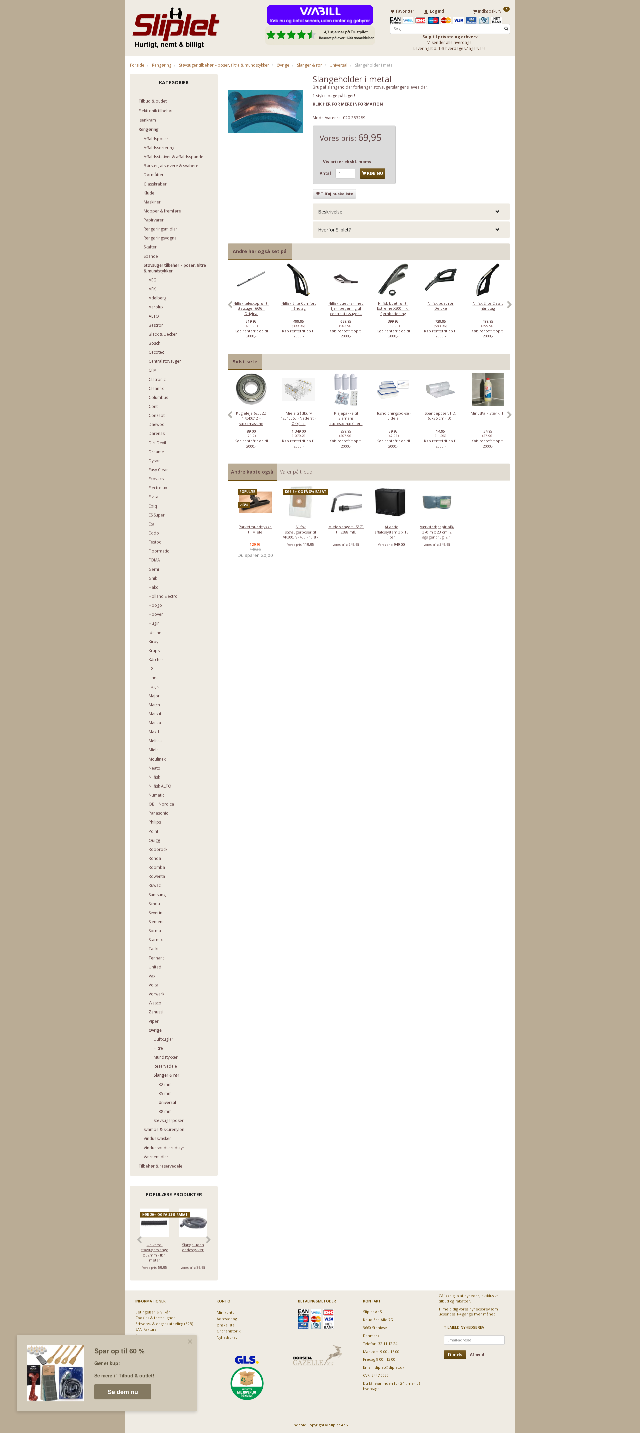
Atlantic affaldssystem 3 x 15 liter (391, 531)
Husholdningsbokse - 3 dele (393, 416)
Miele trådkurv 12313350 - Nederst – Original (298, 418)
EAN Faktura (146, 1329)
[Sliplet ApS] (176, 25)
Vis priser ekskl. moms (347, 162)
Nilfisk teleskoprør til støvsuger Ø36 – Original (251, 308)
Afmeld (477, 1354)
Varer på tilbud (296, 472)
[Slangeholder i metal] (265, 111)
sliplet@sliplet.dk (389, 1367)
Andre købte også (252, 472)
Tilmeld (455, 1354)
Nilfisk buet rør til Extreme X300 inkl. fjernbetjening (393, 308)
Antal (326, 173)
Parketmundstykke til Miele (255, 529)
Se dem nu (123, 1391)
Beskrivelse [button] (330, 211)
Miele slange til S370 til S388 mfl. (346, 529)
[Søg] (506, 29)
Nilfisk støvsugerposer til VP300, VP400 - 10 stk (300, 531)
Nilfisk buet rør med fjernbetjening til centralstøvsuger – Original (346, 311)
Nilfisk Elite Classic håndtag (488, 306)
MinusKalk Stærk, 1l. (488, 413)
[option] (251, 308)
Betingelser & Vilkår (152, 1311)
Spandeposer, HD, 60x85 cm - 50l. (440, 416)
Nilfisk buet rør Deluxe (441, 306)
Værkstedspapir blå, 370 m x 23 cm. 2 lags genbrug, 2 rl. (437, 531)
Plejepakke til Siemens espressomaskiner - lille (346, 421)
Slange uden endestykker (193, 1247)
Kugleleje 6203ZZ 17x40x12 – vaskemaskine (251, 418)
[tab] (411, 211)
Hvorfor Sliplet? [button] (334, 229)
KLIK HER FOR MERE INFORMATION (348, 104)
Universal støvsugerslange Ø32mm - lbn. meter (154, 1252)
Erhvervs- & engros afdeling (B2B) (164, 1323)
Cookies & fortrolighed (155, 1317)
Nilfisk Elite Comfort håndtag (298, 306)
